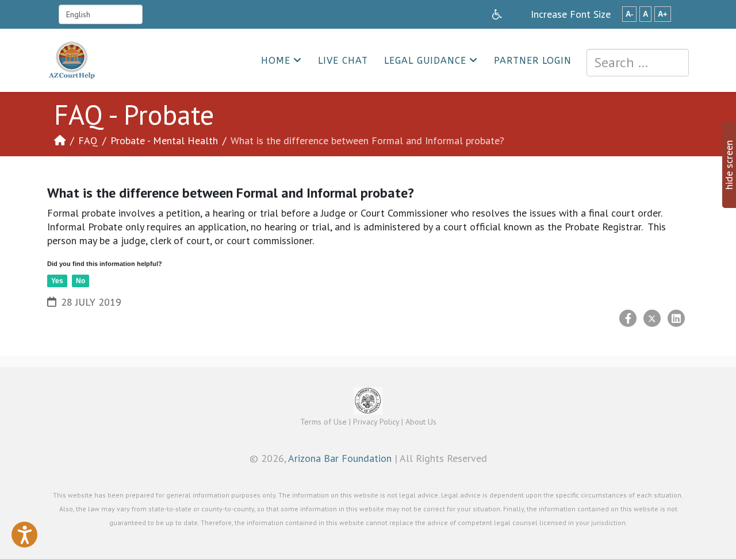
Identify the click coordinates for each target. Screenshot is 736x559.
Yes (57, 281)
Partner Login (533, 60)
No (80, 281)
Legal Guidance (425, 60)
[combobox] (637, 62)
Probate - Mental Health (164, 140)
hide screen (728, 165)
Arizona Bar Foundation (340, 458)
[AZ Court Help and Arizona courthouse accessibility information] (497, 14)
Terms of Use (323, 422)
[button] (24, 535)
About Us (420, 422)
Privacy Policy (376, 422)
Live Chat (343, 60)
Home (275, 60)
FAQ (88, 140)
